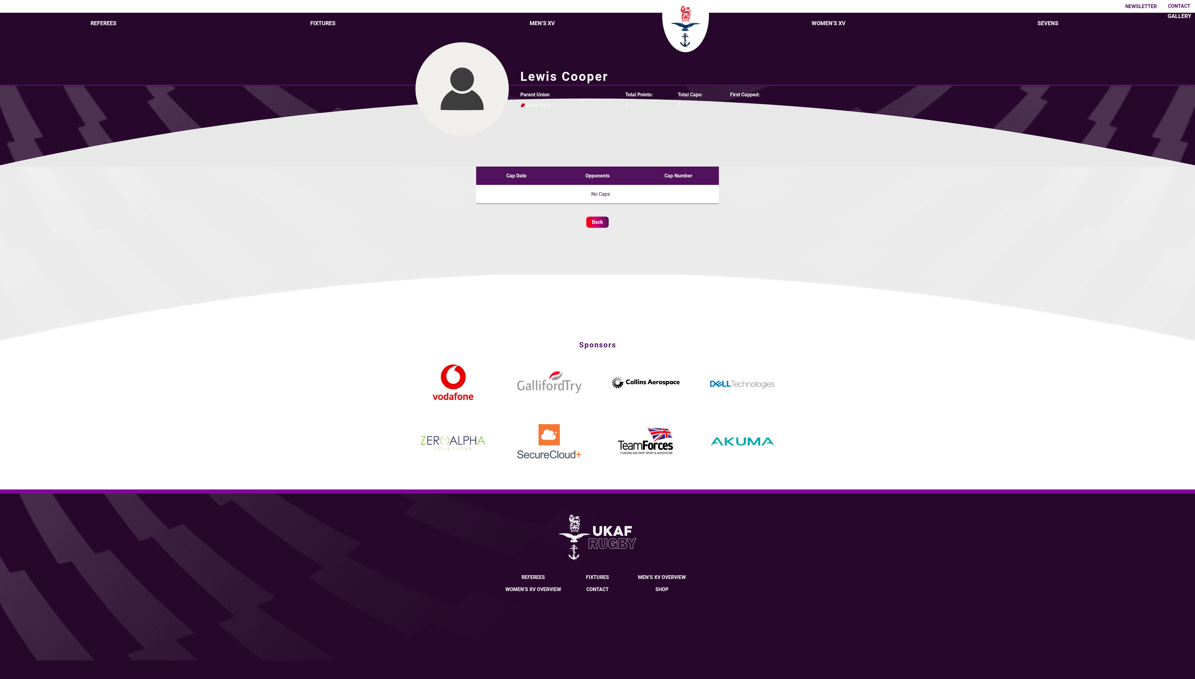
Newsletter (1141, 6)
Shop (661, 589)
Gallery (1179, 16)
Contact (1179, 6)
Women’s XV (829, 23)
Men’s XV (542, 23)
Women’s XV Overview (533, 589)
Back (597, 222)
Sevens (1048, 23)
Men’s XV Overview (662, 577)
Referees (103, 23)
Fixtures (322, 23)
